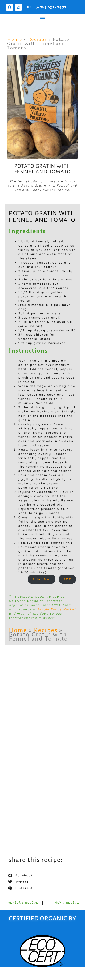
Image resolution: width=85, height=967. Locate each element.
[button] (42, 18)
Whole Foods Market (57, 609)
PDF (68, 579)
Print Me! (41, 579)
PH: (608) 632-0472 (47, 7)
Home (14, 39)
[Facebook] (9, 7)
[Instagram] (18, 7)
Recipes (37, 39)
